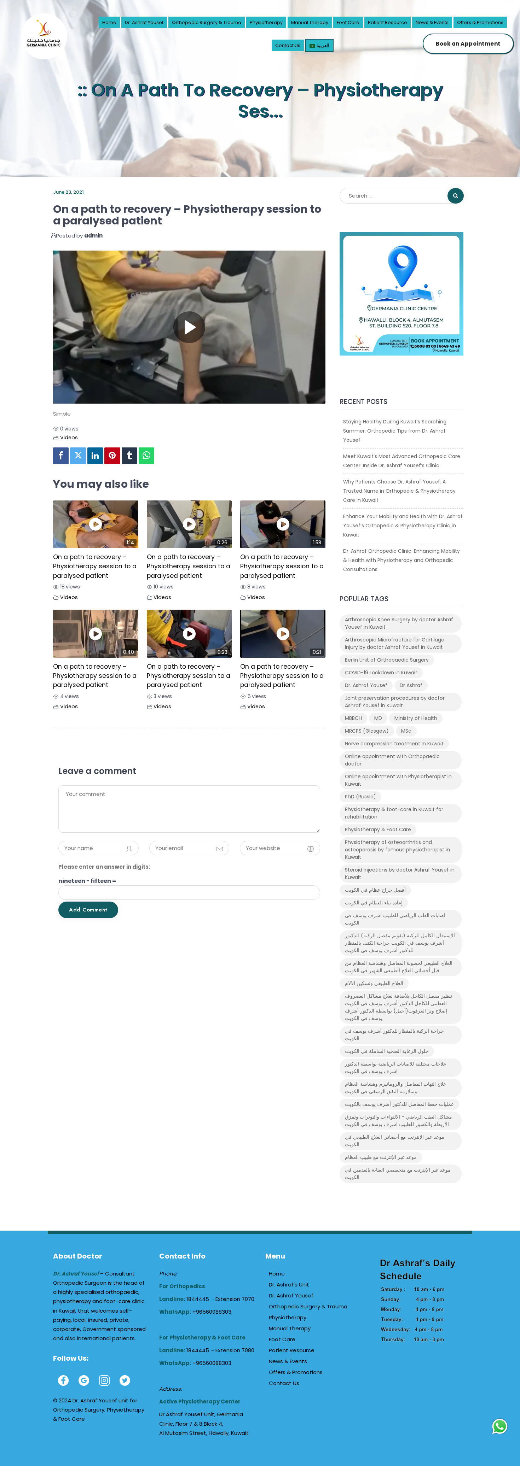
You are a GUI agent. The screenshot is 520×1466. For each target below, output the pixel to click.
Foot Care (348, 22)
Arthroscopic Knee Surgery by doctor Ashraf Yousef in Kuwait (399, 623)
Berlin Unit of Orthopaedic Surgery (387, 659)
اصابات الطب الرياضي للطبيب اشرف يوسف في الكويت (395, 919)
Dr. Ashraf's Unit (289, 1284)
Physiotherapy (266, 22)
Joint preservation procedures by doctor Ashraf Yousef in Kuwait (395, 701)
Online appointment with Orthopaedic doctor (392, 760)
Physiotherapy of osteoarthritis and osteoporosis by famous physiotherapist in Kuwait (397, 850)
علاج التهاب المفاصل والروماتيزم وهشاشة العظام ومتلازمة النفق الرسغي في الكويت (395, 1087)
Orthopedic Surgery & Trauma (206, 22)
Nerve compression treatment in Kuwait (394, 743)
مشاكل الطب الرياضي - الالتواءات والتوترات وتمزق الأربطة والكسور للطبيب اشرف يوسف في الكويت (398, 1120)
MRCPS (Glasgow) (367, 730)
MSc (406, 730)
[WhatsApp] (146, 455)
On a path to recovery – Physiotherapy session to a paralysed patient (95, 566)
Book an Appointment (468, 43)
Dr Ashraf (411, 685)
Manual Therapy (309, 22)
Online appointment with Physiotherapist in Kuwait (398, 780)
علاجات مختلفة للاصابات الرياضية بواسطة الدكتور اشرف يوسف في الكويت (395, 1067)
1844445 (198, 1299)
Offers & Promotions (480, 22)
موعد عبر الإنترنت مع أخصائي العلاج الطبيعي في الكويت (394, 1140)
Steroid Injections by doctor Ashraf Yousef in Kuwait (400, 873)
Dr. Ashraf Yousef (144, 22)
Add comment (88, 910)
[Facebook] (61, 455)
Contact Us (287, 45)
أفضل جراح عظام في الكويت (375, 889)
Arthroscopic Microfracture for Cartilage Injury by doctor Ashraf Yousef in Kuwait (394, 643)
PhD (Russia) (360, 796)
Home (109, 22)
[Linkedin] (95, 455)
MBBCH (353, 718)
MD (378, 718)
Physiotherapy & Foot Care (378, 829)
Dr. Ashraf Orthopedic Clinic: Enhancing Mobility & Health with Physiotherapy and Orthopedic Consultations (401, 560)
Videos (69, 437)
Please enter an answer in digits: (104, 866)
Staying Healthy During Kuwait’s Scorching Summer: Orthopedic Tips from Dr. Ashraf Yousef (394, 431)
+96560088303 (211, 1311)
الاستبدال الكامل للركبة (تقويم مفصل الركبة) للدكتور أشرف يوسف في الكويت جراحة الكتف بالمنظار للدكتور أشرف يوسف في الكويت (400, 943)
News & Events (432, 22)
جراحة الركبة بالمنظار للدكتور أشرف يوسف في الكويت (394, 1034)
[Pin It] (112, 455)
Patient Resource (387, 22)
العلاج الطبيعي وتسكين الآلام (374, 983)
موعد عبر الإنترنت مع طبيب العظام (381, 1157)
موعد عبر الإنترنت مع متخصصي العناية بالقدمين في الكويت (398, 1173)
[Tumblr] (129, 455)
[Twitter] (78, 455)
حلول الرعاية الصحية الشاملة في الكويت (387, 1051)
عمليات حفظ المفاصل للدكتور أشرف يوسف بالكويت (399, 1104)
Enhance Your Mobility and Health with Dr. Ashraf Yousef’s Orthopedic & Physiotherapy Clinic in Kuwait (403, 525)
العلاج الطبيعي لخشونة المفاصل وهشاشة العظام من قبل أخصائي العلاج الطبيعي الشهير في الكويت (398, 967)
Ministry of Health (415, 718)
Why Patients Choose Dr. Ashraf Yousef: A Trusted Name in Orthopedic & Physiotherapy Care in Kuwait (399, 491)
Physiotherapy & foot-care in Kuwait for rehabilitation (394, 813)
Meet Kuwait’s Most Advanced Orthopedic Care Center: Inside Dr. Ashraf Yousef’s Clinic (401, 461)
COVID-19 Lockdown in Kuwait (381, 672)
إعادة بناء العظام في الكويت (374, 902)
